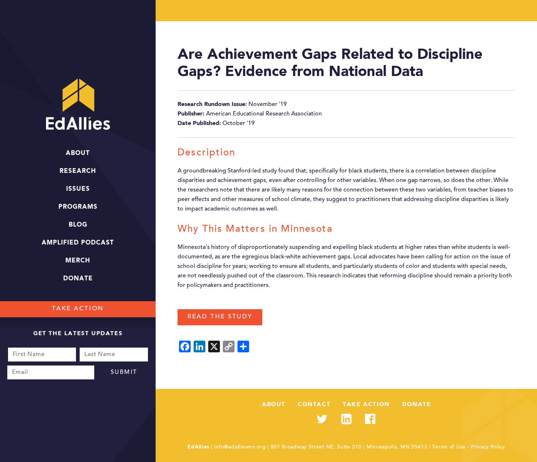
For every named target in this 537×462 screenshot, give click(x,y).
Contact (314, 405)
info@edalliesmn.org (240, 447)
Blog (78, 225)
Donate (78, 279)
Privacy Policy (488, 447)
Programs (78, 207)
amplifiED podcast (78, 243)
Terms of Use (449, 447)
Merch (77, 261)
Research (78, 171)
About (78, 153)
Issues (78, 189)
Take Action (78, 309)
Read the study (219, 317)
